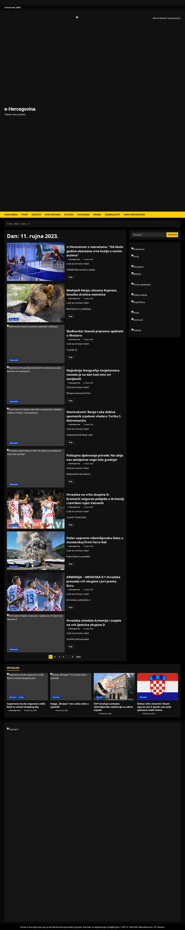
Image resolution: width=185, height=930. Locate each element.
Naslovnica (11, 214)
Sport (24, 214)
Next (78, 657)
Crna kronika (52, 214)
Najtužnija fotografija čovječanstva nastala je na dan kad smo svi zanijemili (36, 385)
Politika (69, 214)
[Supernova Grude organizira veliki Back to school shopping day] (27, 686)
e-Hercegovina (19, 109)
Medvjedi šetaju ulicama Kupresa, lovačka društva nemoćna (36, 303)
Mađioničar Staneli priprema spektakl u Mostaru (36, 344)
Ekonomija (83, 214)
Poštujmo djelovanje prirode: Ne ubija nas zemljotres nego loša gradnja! (36, 468)
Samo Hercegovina (134, 214)
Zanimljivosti (112, 214)
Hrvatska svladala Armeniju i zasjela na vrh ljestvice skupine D (36, 633)
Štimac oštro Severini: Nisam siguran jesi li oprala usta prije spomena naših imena (154, 707)
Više (71, 277)
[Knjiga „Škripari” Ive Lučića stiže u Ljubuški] (70, 686)
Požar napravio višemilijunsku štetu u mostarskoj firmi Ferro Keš (36, 550)
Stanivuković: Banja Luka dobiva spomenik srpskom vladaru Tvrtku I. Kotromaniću (36, 427)
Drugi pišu (14, 278)
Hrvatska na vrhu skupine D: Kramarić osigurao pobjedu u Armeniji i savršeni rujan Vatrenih (36, 509)
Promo (97, 214)
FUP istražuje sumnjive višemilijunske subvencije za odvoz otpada (113, 707)
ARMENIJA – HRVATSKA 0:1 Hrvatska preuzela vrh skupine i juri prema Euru (36, 592)
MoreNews (144, 927)
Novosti (36, 214)
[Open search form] (180, 214)
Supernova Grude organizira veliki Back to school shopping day (26, 705)
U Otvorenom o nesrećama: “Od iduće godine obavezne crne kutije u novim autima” (36, 262)
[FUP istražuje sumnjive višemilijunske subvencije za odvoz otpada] (114, 686)
